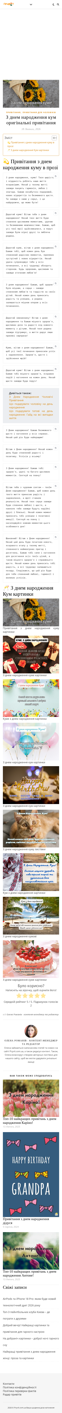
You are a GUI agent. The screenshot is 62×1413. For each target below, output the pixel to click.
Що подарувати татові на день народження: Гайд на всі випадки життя (31, 414)
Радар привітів (12, 1394)
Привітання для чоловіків (39, 112)
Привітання (13, 112)
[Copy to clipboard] (55, 176)
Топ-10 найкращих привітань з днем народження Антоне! (29, 1273)
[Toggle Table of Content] (53, 137)
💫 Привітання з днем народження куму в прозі (30, 144)
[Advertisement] (31, 47)
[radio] (19, 996)
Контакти (8, 1383)
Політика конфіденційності (19, 1387)
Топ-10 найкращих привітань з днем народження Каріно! (29, 1121)
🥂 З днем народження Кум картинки (28, 150)
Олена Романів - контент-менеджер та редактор (33, 1014)
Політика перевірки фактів (19, 1391)
